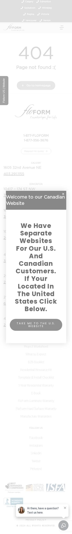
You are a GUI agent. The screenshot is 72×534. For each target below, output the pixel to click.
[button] (63, 194)
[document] (36, 267)
